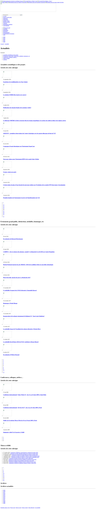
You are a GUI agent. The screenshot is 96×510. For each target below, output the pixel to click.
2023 (4, 38)
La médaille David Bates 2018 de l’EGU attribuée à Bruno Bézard (20, 342)
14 (3, 207)
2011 (4, 499)
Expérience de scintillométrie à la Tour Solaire (15, 82)
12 (3, 204)
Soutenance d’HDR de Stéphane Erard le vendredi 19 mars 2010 (22, 461)
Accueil (4, 16)
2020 (4, 41)
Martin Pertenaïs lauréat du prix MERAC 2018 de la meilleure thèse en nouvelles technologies (28, 264)
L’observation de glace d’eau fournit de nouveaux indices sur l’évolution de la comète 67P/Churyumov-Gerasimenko (34, 185)
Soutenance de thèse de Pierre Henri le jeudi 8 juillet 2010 (21, 458)
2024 (4, 37)
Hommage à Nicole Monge (10, 303)
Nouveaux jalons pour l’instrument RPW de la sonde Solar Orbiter (21, 159)
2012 (4, 498)
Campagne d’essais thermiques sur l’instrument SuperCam (19, 146)
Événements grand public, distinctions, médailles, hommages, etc (16, 56)
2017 (4, 492)
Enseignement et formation (8, 33)
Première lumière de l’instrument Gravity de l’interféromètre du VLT (21, 197)
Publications (5, 19)
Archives (5, 59)
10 (3, 370)
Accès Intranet (6, 25)
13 (3, 206)
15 (3, 208)
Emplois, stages (6, 20)
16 (3, 480)
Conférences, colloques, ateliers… (10, 57)
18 (3, 211)
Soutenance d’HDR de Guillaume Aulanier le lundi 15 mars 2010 (22, 463)
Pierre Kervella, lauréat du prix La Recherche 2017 (16, 277)
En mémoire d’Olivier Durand (11, 354)
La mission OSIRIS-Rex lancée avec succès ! (15, 95)
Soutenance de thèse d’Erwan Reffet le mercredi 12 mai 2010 (21, 460)
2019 (4, 490)
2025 (4, 34)
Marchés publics (6, 22)
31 (3, 216)
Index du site (18, 507)
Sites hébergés (31, 507)
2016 (4, 493)
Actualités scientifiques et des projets (10, 54)
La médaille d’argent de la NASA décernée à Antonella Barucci (20, 290)
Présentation (5, 30)
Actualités (5, 29)
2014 (4, 496)
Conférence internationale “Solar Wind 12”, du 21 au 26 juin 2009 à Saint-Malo (24, 394)
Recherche (5, 31)
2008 (4, 503)
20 (3, 214)
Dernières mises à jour (5, 507)
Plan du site (12, 507)
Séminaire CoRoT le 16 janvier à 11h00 (13, 432)
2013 (4, 497)
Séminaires (5, 18)
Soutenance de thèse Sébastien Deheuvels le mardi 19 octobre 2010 (24, 453)
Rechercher (5, 14)
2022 (4, 39)
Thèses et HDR (6, 58)
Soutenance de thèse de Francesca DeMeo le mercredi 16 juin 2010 (22, 459)
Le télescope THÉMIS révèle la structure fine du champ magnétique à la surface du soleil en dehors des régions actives (34, 120)
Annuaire (5, 23)
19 (3, 213)
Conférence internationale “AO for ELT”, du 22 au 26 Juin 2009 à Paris (22, 407)
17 (3, 210)
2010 (4, 500)
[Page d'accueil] (6, 27)
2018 (4, 491)
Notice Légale (25, 507)
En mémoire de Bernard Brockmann (13, 239)
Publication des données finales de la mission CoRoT (17, 107)
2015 (4, 494)
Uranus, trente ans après (9, 172)
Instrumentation (6, 32)
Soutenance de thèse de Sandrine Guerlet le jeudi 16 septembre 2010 (25, 456)
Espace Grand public (7, 17)
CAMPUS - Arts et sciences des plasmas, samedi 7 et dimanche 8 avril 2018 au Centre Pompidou (29, 251)
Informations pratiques (7, 24)
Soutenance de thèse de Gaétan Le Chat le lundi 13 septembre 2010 (25, 457)
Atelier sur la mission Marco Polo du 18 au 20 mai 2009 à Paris (20, 420)
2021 (4, 40)
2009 (4, 502)
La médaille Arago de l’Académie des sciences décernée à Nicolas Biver (22, 329)
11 (3, 474)
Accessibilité (37, 507)
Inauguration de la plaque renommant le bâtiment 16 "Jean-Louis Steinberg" (24, 316)
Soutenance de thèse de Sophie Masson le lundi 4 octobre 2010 (25, 454)
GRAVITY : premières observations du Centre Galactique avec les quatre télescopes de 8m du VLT (29, 133)
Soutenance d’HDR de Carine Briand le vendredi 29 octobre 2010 (24, 452)
